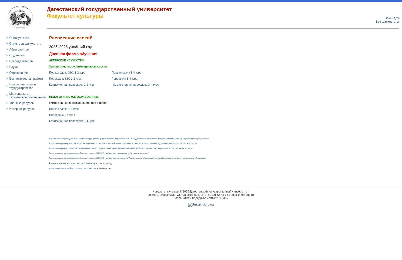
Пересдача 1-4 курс (62, 115)
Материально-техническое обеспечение (27, 95)
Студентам (17, 55)
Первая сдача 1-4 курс (64, 109)
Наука (13, 67)
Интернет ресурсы (22, 109)
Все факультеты (387, 21)
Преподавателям (21, 61)
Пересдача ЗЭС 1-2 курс (65, 78)
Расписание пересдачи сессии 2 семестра (73, 163)
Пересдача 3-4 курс (124, 78)
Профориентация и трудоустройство (22, 86)
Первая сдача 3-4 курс (126, 72)
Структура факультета (25, 43)
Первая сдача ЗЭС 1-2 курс (67, 72)
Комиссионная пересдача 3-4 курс (136, 84)
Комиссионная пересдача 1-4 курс (71, 121)
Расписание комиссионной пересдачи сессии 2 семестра (80, 168)
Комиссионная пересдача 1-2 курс (71, 84)
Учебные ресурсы (21, 103)
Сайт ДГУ (392, 18)
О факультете (19, 38)
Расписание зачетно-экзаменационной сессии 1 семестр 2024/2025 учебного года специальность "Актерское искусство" (99, 153)
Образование (18, 72)
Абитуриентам (19, 49)
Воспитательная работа (26, 78)
